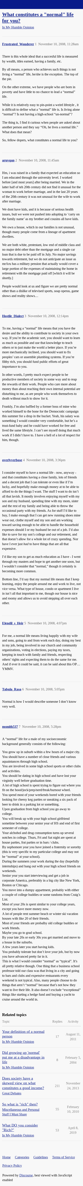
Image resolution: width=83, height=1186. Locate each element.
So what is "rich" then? (20, 1104)
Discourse (26, 1175)
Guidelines (40, 1157)
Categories (22, 1157)
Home (6, 1157)
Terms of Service (63, 1157)
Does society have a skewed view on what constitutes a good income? (23, 1083)
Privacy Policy (12, 1165)
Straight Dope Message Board (22, 4)
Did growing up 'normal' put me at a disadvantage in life (23, 1057)
